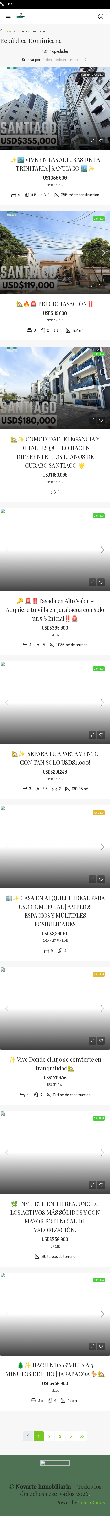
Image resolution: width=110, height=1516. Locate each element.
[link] (55, 108)
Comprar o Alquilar (92, 74)
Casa (8, 31)
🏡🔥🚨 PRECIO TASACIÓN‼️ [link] (55, 304)
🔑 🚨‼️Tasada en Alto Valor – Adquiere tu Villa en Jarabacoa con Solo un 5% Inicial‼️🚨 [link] (55, 609)
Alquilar (99, 812)
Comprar (99, 218)
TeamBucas (91, 1502)
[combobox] (64, 59)
